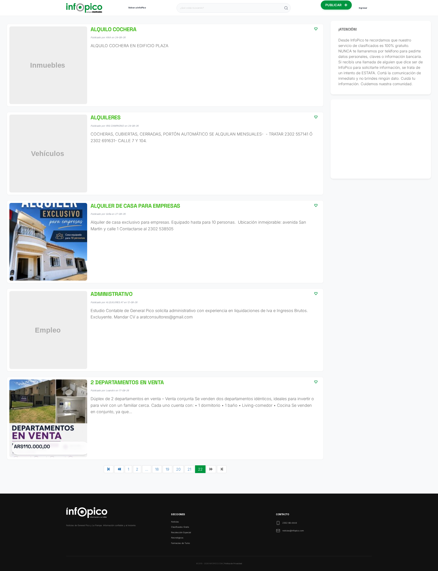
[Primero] (108, 469)
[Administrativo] (165, 330)
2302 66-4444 (289, 523)
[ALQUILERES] (165, 153)
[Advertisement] (380, 139)
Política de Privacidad (233, 563)
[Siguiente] (211, 469)
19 (167, 469)
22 (200, 469)
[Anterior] (119, 469)
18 (157, 469)
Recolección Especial (181, 532)
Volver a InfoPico (137, 7)
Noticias (175, 521)
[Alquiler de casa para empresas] (165, 242)
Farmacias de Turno (180, 543)
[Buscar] (286, 8)
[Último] (222, 469)
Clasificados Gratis (180, 527)
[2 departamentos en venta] (165, 418)
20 (178, 469)
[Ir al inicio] (84, 8)
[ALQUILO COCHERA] (165, 65)
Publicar (334, 5)
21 (189, 469)
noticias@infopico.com (293, 530)
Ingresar (363, 8)
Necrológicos (177, 537)
